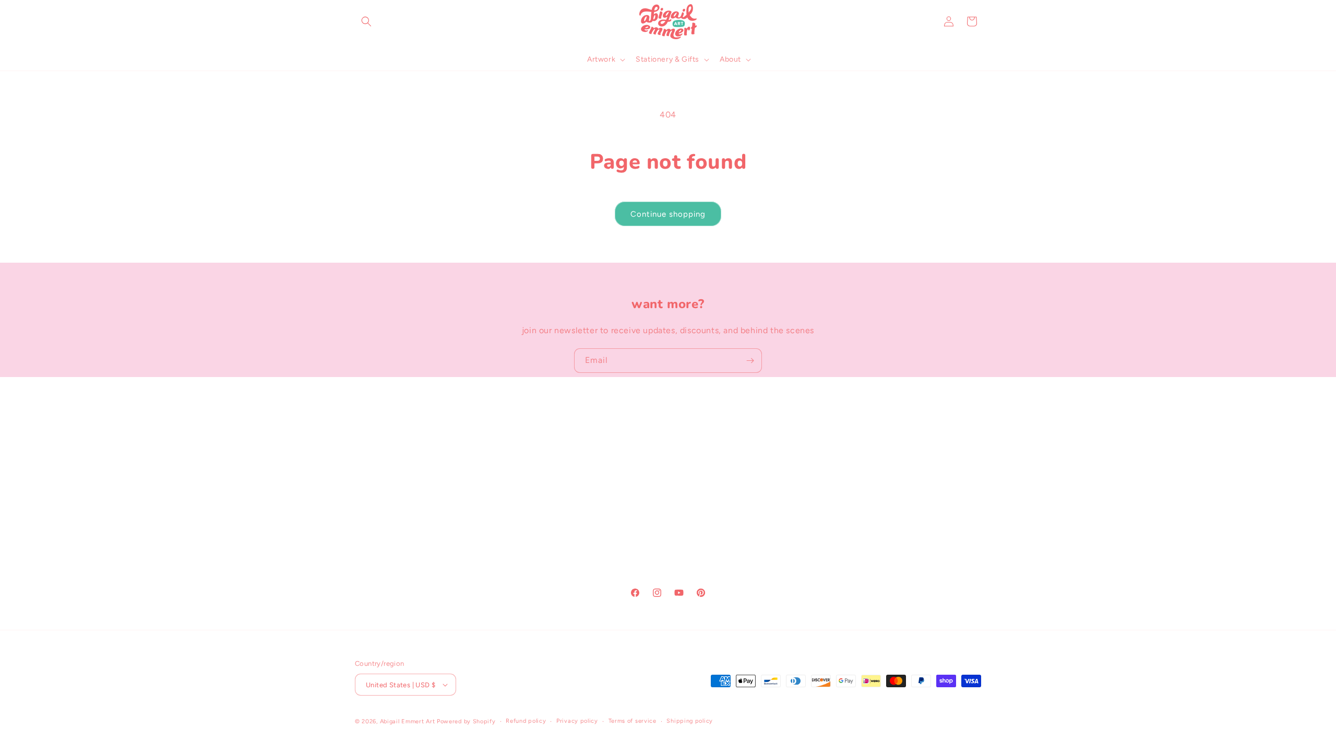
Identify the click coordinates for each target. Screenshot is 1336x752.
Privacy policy (577, 721)
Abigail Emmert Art (407, 721)
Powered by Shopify (466, 721)
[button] (366, 21)
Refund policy (526, 721)
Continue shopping (668, 214)
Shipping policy (689, 721)
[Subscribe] (749, 360)
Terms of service (633, 721)
